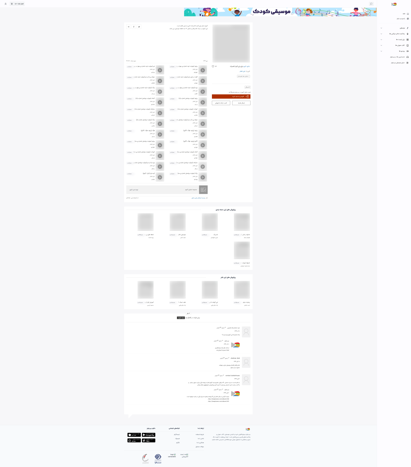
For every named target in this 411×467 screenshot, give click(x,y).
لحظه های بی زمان (148, 235)
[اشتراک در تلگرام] (128, 27)
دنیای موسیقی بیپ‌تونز (398, 62)
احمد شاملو (247, 305)
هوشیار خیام (247, 238)
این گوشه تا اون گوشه (211, 302)
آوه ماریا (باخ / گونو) (149, 173)
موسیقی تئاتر (182, 235)
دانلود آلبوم (246, 66)
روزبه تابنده (151, 238)
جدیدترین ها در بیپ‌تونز (397, 57)
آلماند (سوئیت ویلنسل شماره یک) (145, 98)
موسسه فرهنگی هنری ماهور (198, 198)
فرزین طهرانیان (214, 238)
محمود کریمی (150, 305)
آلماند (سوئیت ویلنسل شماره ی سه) (187, 152)
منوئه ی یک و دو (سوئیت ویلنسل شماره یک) (184, 120)
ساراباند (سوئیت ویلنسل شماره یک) (145, 109)
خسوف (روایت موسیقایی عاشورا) (240, 263)
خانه (404, 14)
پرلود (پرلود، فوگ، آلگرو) (190, 130)
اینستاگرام (177, 434)
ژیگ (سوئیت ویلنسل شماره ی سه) (187, 173)
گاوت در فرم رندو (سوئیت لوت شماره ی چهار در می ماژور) (181, 77)
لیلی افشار (242, 71)
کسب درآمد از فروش (221, 103)
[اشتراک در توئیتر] (139, 27)
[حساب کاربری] (5, 3)
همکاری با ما (200, 443)
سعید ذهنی (183, 238)
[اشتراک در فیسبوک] (134, 27)
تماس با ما (201, 438)
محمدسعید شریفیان (245, 266)
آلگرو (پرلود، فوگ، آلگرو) (190, 141)
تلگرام (178, 443)
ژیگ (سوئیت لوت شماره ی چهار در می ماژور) (142, 88)
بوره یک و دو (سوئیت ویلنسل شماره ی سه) (142, 163)
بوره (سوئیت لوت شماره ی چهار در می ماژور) (184, 88)
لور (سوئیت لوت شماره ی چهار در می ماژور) (142, 66)
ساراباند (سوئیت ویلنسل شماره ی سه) (186, 163)
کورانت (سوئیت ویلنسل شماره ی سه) (144, 152)
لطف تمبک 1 (182, 302)
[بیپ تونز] (394, 4)
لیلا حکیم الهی (214, 305)
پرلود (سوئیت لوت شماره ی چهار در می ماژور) (184, 66)
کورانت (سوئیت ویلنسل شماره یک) (187, 109)
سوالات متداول (200, 447)
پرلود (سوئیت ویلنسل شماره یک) (188, 98)
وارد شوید (181, 318)
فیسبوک (177, 438)
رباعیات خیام (246, 302)
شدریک (216, 235)
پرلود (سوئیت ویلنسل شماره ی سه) (145, 141)
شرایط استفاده (200, 434)
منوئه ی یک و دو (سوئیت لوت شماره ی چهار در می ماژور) (138, 77)
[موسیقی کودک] (280, 16)
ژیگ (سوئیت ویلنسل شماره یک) (145, 120)
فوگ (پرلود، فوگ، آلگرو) (148, 130)
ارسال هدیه (241, 103)
